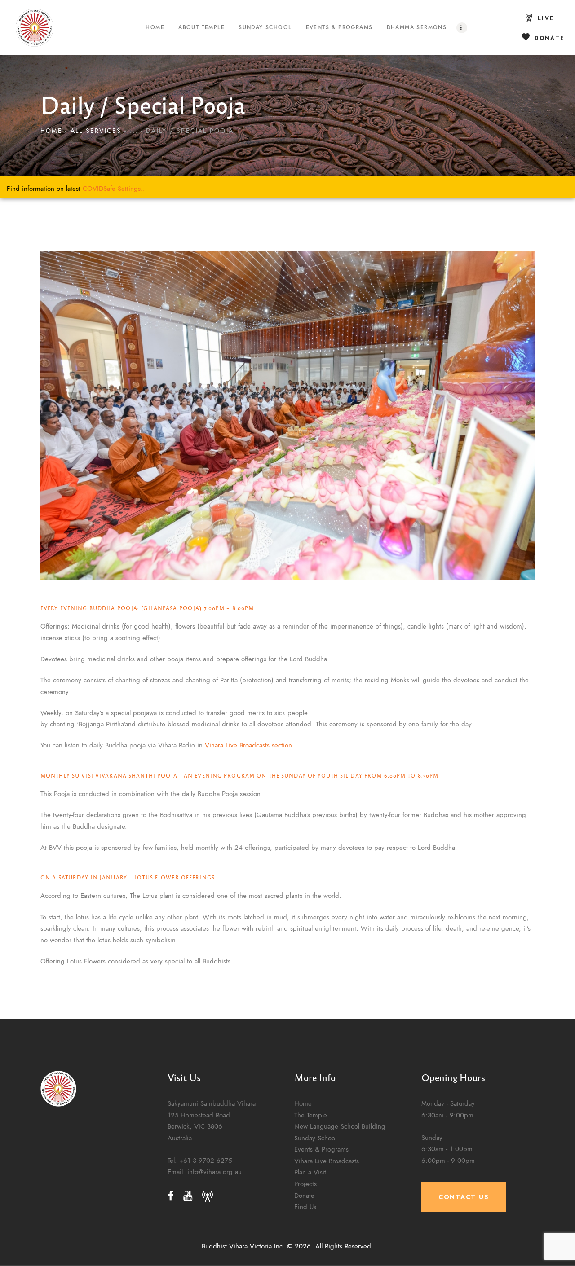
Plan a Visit (310, 1172)
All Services (96, 131)
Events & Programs (321, 1149)
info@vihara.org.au (214, 1172)
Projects (305, 1183)
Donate (304, 1195)
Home (51, 131)
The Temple (310, 1115)
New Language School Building (339, 1126)
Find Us (305, 1206)
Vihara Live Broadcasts (326, 1160)
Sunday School (315, 1138)
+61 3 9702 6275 (205, 1160)
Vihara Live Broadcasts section (248, 745)
